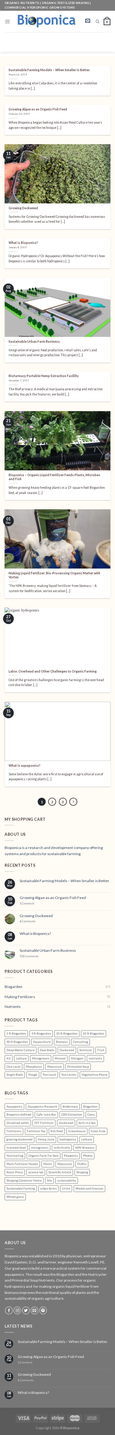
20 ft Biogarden (93, 1033)
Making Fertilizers (20, 996)
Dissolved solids (17, 1122)
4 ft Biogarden (41, 1033)
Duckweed (66, 1050)
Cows (91, 1114)
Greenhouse (77, 1131)
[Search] (97, 21)
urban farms (48, 1188)
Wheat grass (15, 1196)
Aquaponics (14, 1106)
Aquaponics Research (42, 1106)
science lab (35, 1172)
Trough (32, 1074)
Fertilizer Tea (36, 1131)
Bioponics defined (18, 1114)
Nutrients (13, 1006)
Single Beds (14, 1074)
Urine (66, 1188)
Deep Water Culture (20, 1050)
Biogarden (13, 986)
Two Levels (68, 1074)
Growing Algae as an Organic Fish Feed (53, 898)
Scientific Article (59, 1172)
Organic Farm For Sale (44, 1155)
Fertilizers (13, 1131)
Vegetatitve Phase (94, 1074)
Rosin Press (14, 1172)
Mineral (60, 1058)
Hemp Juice (46, 1139)
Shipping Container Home (24, 1180)
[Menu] (7, 21)
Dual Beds (47, 1050)
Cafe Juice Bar (46, 1114)
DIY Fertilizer (44, 1122)
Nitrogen (77, 1058)
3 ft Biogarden (16, 1033)
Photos (88, 1155)
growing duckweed (19, 1139)
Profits (81, 1164)
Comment (27, 903)
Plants (47, 1164)
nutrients (95, 1058)
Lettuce (21, 1058)
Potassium (54, 1066)
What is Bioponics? (35, 934)
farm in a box (87, 1122)
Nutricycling (14, 1155)
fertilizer (85, 1050)
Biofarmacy (70, 1106)
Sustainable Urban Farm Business (48, 950)
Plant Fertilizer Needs (22, 1164)
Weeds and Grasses (89, 1188)
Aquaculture (42, 1041)
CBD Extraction (71, 1114)
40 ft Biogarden (17, 1041)
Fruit (100, 1050)
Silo (49, 1180)
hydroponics (67, 1139)
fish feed (57, 1131)
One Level (13, 1066)
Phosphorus (34, 1066)
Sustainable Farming (20, 1188)
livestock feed (16, 1147)
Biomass (62, 1041)
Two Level (49, 1074)
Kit (8, 1058)
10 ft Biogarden (67, 1033)
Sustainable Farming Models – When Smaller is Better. (65, 881)
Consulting (80, 1041)
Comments (28, 921)
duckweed (66, 1122)
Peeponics (71, 1155)
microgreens (39, 1147)
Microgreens (40, 1058)
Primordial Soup (78, 1066)
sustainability (66, 1180)
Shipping (82, 1172)
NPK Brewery (84, 1147)
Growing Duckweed (36, 916)
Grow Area (98, 1131)
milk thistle (62, 1147)
